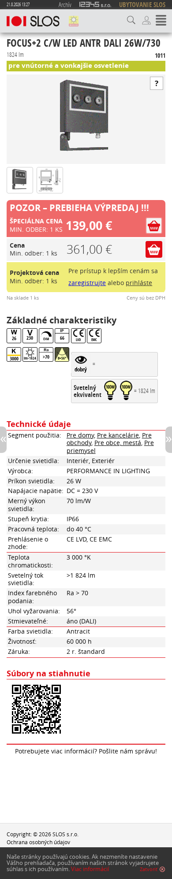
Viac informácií (90, 869)
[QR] (86, 710)
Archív (65, 4)
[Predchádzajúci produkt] (3, 440)
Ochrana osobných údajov (38, 842)
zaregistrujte (87, 283)
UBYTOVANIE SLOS (142, 4)
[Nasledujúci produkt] (168, 440)
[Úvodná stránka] (33, 21)
